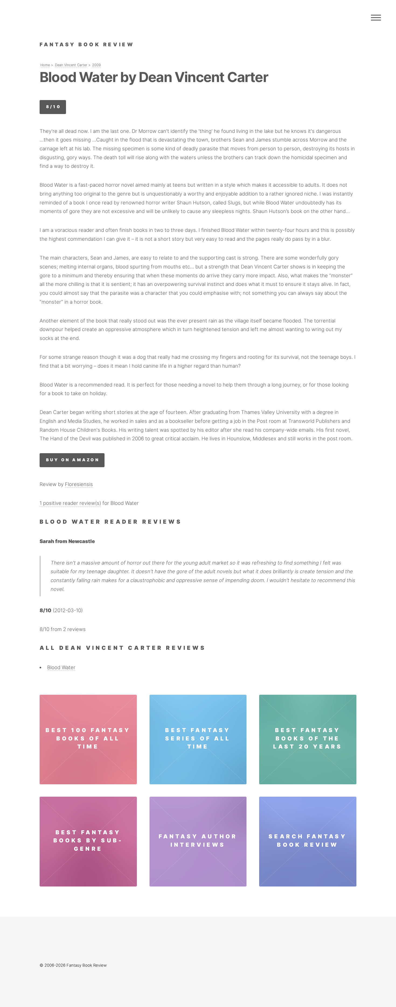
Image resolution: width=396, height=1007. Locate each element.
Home (45, 65)
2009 (96, 65)
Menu (376, 17)
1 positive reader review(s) (70, 503)
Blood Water (61, 667)
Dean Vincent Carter (71, 65)
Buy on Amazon (73, 460)
